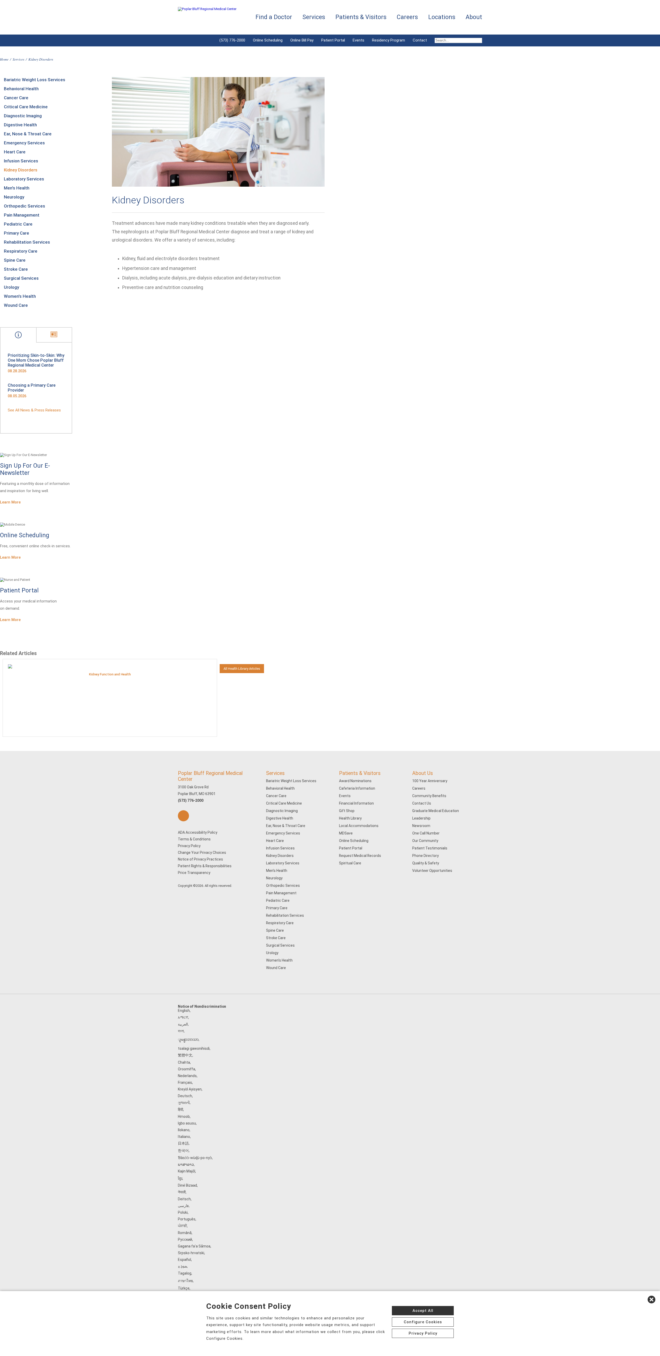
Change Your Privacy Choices (202, 852)
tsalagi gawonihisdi (194, 1048)
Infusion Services (21, 160)
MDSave (346, 833)
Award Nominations (355, 781)
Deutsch (185, 1096)
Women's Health (20, 296)
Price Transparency (194, 873)
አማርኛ (183, 1017)
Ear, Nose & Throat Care (28, 133)
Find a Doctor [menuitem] (273, 17)
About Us (422, 773)
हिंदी (180, 1109)
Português (186, 1219)
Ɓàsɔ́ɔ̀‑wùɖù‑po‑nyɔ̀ (195, 1158)
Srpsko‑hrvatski (191, 1253)
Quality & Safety (425, 863)
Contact (420, 40)
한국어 (183, 1150)
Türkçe (183, 1288)
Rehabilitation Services (27, 242)
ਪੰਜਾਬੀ (182, 1226)
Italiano (184, 1137)
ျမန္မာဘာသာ (188, 1039)
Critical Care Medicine (26, 106)
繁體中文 (185, 1055)
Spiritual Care (350, 863)
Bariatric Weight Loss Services (34, 79)
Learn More (10, 502)
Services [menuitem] (313, 17)
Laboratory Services (24, 178)
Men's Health (16, 188)
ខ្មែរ (180, 1178)
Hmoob (184, 1116)
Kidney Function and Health (110, 674)
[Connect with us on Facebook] (183, 815)
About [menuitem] (474, 17)
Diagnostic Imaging (23, 115)
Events (358, 40)
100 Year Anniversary (429, 781)
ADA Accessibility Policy (197, 832)
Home (4, 59)
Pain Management (21, 215)
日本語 (183, 1143)
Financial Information (356, 803)
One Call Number (426, 833)
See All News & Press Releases (34, 410)
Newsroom (421, 826)
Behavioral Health (21, 88)
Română (185, 1233)
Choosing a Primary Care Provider (31, 388)
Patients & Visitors (360, 773)
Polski (183, 1212)
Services (18, 59)
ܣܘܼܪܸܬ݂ (182, 1266)
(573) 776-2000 (232, 40)
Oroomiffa (186, 1069)
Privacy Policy (189, 846)
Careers (418, 788)
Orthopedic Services (24, 206)
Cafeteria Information (357, 788)
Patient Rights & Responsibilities (205, 866)
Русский (185, 1239)
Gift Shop (346, 811)
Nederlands (187, 1076)
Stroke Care (16, 269)
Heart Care (15, 151)
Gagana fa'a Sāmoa (194, 1246)
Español (184, 1260)
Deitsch (184, 1199)
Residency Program (388, 40)
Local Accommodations (358, 826)
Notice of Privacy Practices (200, 859)
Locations (441, 17)
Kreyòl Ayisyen (190, 1089)
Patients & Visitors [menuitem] (360, 17)
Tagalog (184, 1273)
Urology (11, 287)
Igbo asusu (187, 1123)
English (184, 1010)
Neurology (14, 197)
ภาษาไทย (185, 1281)
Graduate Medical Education (435, 811)
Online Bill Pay (302, 40)
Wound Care (16, 305)
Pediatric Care (18, 224)
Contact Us (421, 803)
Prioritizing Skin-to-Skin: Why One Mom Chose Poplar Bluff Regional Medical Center (36, 360)
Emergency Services (24, 142)
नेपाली (182, 1192)
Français (185, 1082)
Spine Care (15, 260)
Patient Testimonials (429, 848)
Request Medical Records (360, 856)
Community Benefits (429, 796)
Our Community (425, 841)
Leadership (421, 818)
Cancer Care (16, 97)
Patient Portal (333, 40)
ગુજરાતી (184, 1103)
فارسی (183, 1206)
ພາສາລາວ (186, 1164)
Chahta (184, 1062)
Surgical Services (21, 278)
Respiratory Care (20, 251)
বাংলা (181, 1031)
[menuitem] (456, 40)
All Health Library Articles (242, 669)
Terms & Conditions (194, 839)
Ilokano (183, 1130)
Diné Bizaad (187, 1185)
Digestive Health (20, 124)
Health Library (350, 818)
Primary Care (16, 233)
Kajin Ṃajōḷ (186, 1171)
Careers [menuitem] (407, 17)
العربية (183, 1024)
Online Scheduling (268, 40)
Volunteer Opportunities (432, 871)
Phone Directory (425, 856)
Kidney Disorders (20, 169)
